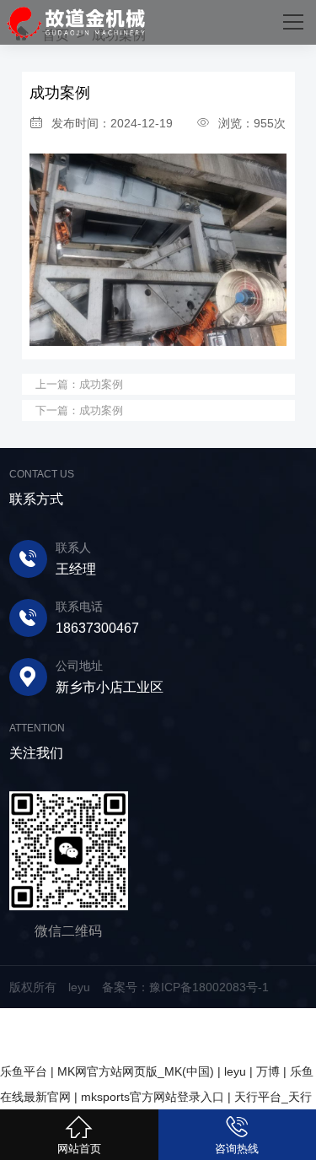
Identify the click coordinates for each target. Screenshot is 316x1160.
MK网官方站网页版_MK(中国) (135, 1071)
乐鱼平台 (23, 1071)
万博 (268, 1071)
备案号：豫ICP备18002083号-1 (185, 987)
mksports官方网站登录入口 (152, 1096)
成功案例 (101, 384)
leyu (235, 1071)
